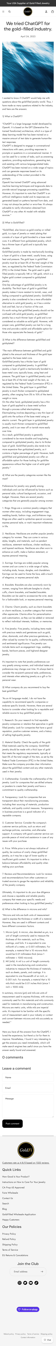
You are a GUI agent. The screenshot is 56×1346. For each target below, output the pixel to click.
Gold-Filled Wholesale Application (19, 1214)
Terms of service (33, 1334)
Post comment (12, 1123)
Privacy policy (20, 1334)
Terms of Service (10, 1249)
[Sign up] (42, 1272)
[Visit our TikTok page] (36, 1283)
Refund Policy (9, 1239)
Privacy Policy (9, 1233)
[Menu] (3, 11)
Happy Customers (10, 1219)
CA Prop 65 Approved (13, 1187)
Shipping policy (46, 1334)
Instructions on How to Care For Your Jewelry (23, 1182)
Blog (4, 1209)
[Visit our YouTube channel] (31, 1283)
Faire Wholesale (10, 1192)
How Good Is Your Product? (16, 1176)
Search (5, 1203)
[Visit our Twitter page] (25, 1283)
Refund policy (9, 1334)
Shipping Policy (10, 1244)
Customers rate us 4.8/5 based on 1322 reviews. (25, 1162)
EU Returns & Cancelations (15, 1255)
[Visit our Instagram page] (20, 1283)
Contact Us (7, 1198)
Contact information (28, 1337)
